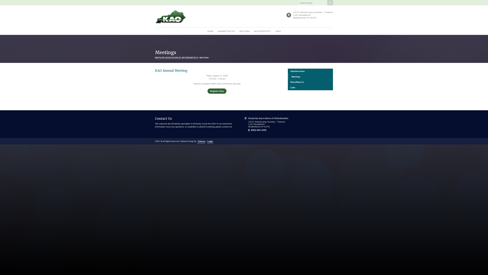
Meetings (296, 77)
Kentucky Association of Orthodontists (176, 58)
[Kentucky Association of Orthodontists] (181, 17)
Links (292, 87)
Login (210, 141)
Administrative (297, 71)
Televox (201, 141)
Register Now (217, 91)
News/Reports (297, 82)
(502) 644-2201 (258, 130)
